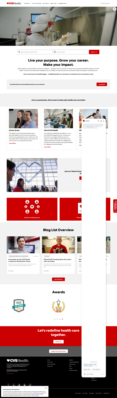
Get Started (102, 84)
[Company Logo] (14, 3)
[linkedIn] (13, 385)
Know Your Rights (10, 373)
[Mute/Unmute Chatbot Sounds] (101, 121)
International (94, 380)
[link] (23, 255)
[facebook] (8, 385)
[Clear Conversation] (99, 121)
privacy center (90, 126)
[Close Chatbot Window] (104, 121)
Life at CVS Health (36, 3)
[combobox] (35, 52)
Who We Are (46, 3)
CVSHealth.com (106, 393)
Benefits (71, 360)
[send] (103, 374)
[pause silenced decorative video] (114, 9)
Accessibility (91, 393)
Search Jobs (53, 3)
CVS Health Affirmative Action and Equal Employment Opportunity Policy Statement (17, 370)
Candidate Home (62, 3)
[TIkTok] (30, 385)
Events (70, 368)
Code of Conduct (98, 393)
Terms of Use (84, 393)
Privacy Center (78, 393)
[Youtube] (24, 385)
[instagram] (19, 385)
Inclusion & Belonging (74, 362)
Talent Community (73, 370)
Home (48, 360)
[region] (94, 247)
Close (46, 387)
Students (93, 378)
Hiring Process (72, 364)
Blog (70, 366)
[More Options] (85, 374)
